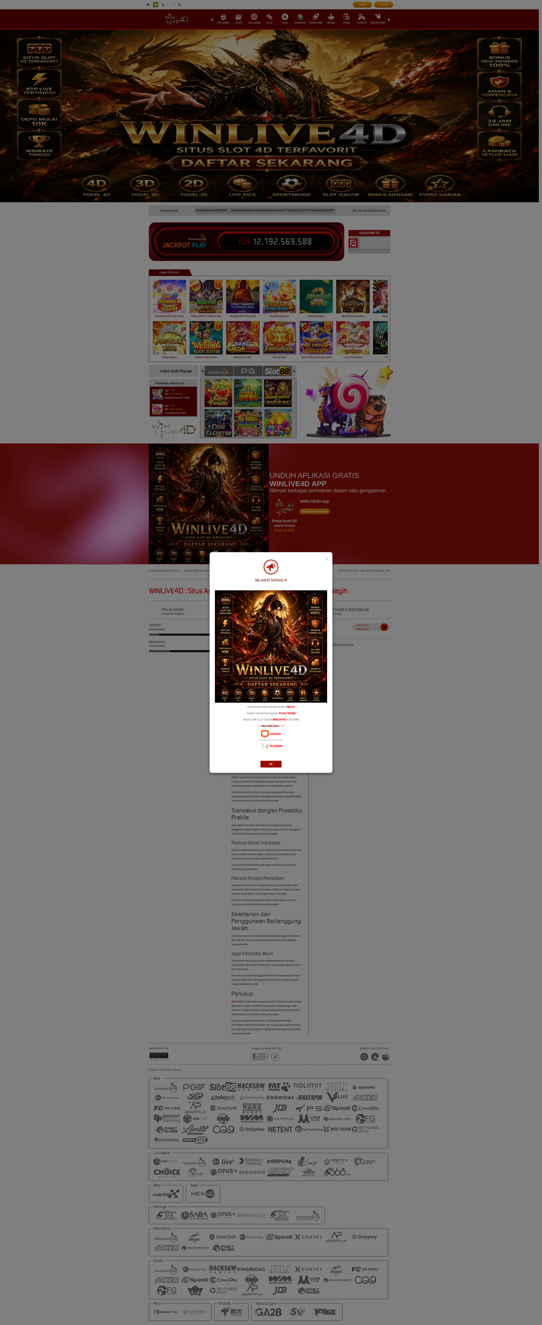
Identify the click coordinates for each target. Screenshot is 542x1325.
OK (270, 764)
